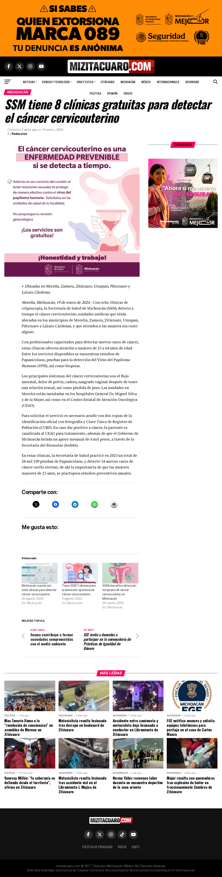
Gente (136, 847)
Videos (128, 93)
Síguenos (183, 144)
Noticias (29, 81)
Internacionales (168, 81)
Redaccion (19, 134)
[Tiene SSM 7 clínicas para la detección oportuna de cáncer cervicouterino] (80, 573)
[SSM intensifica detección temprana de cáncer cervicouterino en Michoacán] (120, 573)
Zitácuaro (107, 81)
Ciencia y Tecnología (56, 81)
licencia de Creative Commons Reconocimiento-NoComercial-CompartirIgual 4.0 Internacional (127, 870)
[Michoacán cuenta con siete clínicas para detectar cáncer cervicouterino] (40, 573)
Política (95, 93)
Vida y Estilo (85, 81)
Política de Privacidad (97, 847)
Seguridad (192, 81)
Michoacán (128, 81)
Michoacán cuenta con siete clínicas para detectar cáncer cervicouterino (39, 590)
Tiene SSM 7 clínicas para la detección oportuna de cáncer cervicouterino (78, 590)
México (146, 81)
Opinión (112, 93)
